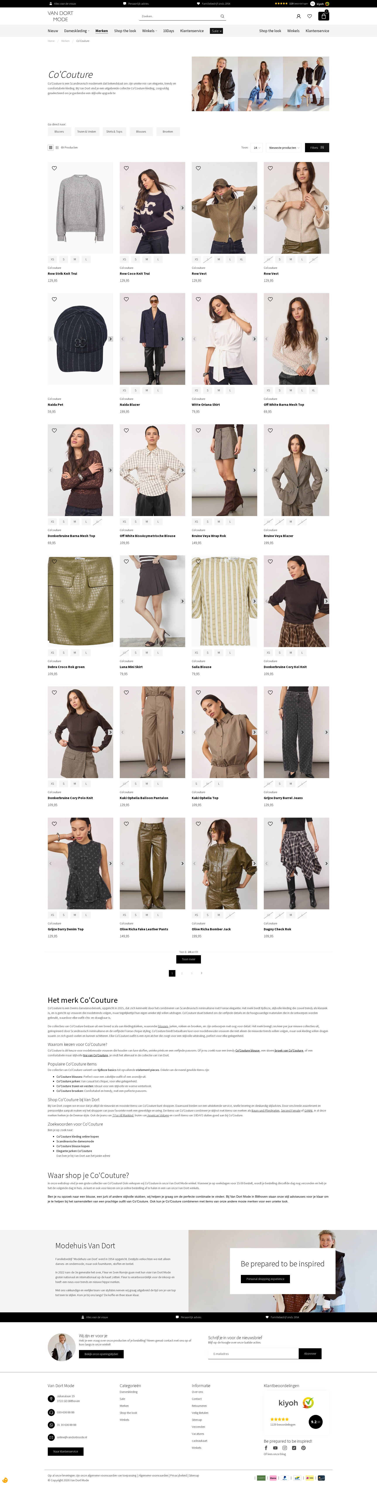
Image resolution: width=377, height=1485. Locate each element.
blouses (163, 1026)
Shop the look (125, 30)
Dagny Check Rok (277, 929)
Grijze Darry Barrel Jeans (283, 798)
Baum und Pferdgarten (265, 1110)
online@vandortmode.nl (72, 1437)
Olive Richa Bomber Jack (211, 929)
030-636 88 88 (65, 1412)
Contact (197, 1399)
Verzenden (198, 1427)
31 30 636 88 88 (66, 1425)
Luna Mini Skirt (131, 667)
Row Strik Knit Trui (62, 273)
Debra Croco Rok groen (66, 667)
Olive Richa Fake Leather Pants (144, 929)
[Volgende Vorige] (201, 973)
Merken (102, 30)
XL (241, 259)
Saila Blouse (201, 667)
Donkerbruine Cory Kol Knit (285, 667)
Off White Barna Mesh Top (284, 404)
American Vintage (158, 1115)
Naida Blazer (130, 404)
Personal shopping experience (265, 1279)
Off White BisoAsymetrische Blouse (147, 536)
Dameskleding (75, 30)
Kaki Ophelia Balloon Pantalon (144, 798)
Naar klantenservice (65, 1451)
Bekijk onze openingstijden (101, 1354)
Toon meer (188, 959)
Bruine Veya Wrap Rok (209, 536)
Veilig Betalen (200, 1413)
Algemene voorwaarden (154, 1475)
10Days (168, 30)
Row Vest (199, 273)
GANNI (308, 1110)
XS (52, 259)
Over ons (197, 1392)
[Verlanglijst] (309, 16)
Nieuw (53, 30)
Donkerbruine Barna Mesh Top (71, 536)
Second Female (290, 1110)
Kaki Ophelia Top (205, 798)
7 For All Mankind (122, 1115)
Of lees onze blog (275, 1454)
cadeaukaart (199, 1441)
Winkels (148, 30)
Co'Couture (82, 41)
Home (51, 41)
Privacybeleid (179, 1475)
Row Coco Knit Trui (135, 273)
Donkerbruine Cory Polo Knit (70, 798)
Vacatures (198, 1434)
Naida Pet (55, 404)
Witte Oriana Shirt (206, 404)
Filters (314, 148)
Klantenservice (192, 30)
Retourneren (199, 1406)
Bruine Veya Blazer (278, 536)
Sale (215, 30)
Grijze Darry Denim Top (66, 929)
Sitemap (197, 1420)
